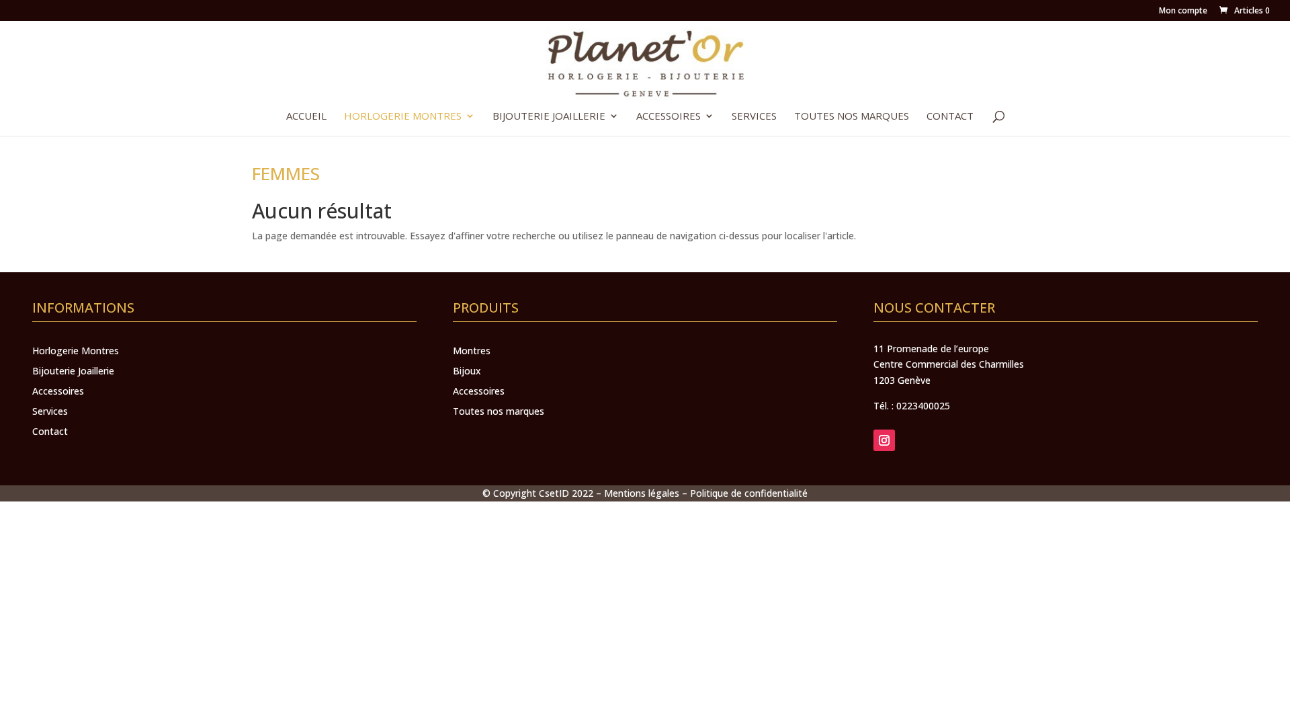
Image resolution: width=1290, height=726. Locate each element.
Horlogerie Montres (403, 116)
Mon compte (1183, 11)
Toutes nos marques (851, 116)
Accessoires (668, 116)
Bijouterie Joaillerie (548, 116)
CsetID (554, 493)
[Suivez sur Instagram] (884, 440)
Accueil (306, 116)
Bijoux (467, 371)
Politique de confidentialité (749, 493)
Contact (950, 116)
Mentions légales (641, 493)
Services (754, 116)
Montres (471, 351)
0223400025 (923, 405)
